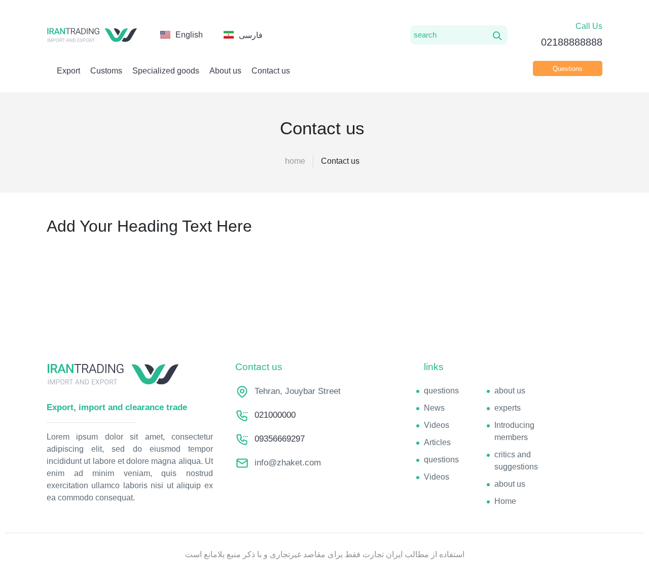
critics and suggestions (516, 460)
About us (225, 70)
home (295, 161)
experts (507, 408)
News (434, 408)
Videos (436, 425)
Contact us (270, 70)
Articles (437, 442)
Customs (106, 70)
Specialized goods (165, 70)
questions (441, 390)
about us (509, 390)
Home (505, 501)
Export (68, 70)
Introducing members (514, 431)
